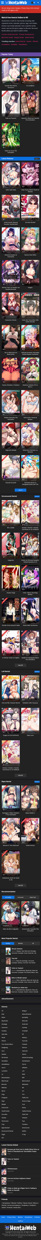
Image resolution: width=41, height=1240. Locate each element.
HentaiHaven (23, 44)
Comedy (24, 1027)
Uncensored (25, 1128)
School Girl (5, 1107)
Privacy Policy (11, 1217)
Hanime (28, 41)
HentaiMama (6, 44)
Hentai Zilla (16, 1207)
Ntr (23, 1087)
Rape (3, 1101)
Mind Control (26, 1081)
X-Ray (24, 1134)
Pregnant (4, 1097)
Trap (3, 1124)
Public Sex (25, 1097)
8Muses (35, 1203)
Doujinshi (32, 1205)
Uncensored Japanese (14, 1205)
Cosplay (4, 1031)
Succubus (4, 1114)
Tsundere (25, 1124)
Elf (23, 1034)
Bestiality (8, 897)
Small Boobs (6, 1111)
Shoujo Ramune (17, 949)
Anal (23, 951)
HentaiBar (14, 44)
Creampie (20, 953)
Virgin (3, 1134)
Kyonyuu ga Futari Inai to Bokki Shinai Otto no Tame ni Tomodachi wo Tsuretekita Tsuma (23, 1150)
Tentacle (24, 1118)
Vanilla (24, 1131)
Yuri (3, 1138)
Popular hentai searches (10, 34)
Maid (23, 1074)
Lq (2, 1074)
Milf (34, 982)
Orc (23, 1091)
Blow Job (27, 951)
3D (2, 1011)
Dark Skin (4, 1034)
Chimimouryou (12, 1169)
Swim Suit (33, 897)
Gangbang (5, 1047)
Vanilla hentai (29, 37)
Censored (20, 897)
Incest (3, 1067)
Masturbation (6, 1077)
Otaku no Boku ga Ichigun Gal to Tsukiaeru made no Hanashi (22, 1189)
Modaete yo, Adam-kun (20, 988)
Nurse (3, 1091)
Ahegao (19, 951)
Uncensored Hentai (7, 1131)
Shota (24, 1107)
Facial (25, 953)
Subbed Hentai (26, 1111)
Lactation (4, 1071)
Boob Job (35, 980)
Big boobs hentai (7, 37)
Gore (3, 1051)
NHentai (35, 41)
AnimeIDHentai (20, 41)
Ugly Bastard (6, 1128)
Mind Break (5, 1081)
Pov (23, 1094)
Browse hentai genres (26, 34)
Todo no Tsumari (17, 968)
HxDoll (4, 1207)
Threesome (5, 1121)
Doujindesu (25, 1205)
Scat (23, 1104)
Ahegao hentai (19, 37)
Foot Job (25, 963)
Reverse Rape (26, 1101)
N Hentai (9, 1207)
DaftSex (19, 1203)
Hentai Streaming (27, 1057)
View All (37, 158)
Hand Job (30, 953)
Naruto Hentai (27, 1203)
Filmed (4, 1041)
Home (3, 1217)
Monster (4, 1084)
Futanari (24, 1044)
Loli (35, 953)
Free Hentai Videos (29, 972)
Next (20, 490)
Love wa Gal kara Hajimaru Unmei (18, 1178)
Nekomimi (25, 1084)
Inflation (24, 1067)
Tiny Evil (14, 958)
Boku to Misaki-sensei (19, 978)
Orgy (3, 1094)
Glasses (30, 982)
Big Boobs (29, 970)
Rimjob (4, 1104)
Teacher (4, 1118)
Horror (24, 1064)
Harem (31, 992)
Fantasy (20, 963)
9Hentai (4, 1205)
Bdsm (18, 980)
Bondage (33, 951)
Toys (23, 1121)
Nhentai (13, 1203)
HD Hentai (5, 1057)
